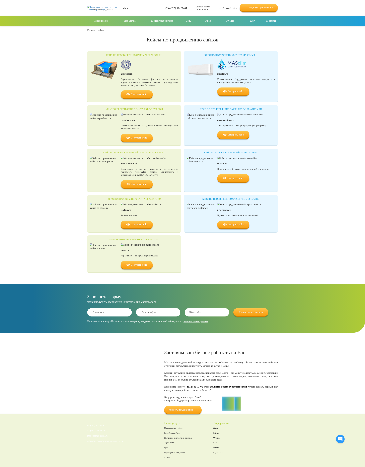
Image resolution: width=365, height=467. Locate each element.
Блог (215, 443)
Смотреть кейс (139, 94)
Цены (166, 448)
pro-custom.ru (224, 210)
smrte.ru (125, 250)
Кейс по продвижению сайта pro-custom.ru (230, 199)
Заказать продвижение (181, 409)
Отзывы (216, 438)
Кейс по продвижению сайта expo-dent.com (134, 109)
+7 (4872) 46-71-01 (176, 8)
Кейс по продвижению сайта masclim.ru (230, 55)
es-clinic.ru (126, 210)
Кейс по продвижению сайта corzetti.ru (231, 152)
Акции (167, 457)
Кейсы (216, 433)
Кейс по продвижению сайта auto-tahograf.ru (134, 152)
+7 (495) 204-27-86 (96, 425)
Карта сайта (218, 453)
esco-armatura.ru (225, 120)
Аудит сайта (169, 443)
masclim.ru (222, 74)
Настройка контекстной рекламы (178, 438)
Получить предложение (260, 7)
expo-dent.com (128, 120)
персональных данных (195, 321)
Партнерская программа (174, 453)
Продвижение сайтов (173, 428)
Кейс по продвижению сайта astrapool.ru (134, 55)
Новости (217, 448)
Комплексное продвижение (102, 9)
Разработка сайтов (172, 433)
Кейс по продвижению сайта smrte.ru (134, 239)
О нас (215, 428)
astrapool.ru (126, 74)
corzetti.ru (222, 164)
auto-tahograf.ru (129, 164)
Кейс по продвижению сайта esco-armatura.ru (231, 109)
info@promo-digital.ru (228, 8)
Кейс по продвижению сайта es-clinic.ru (134, 199)
